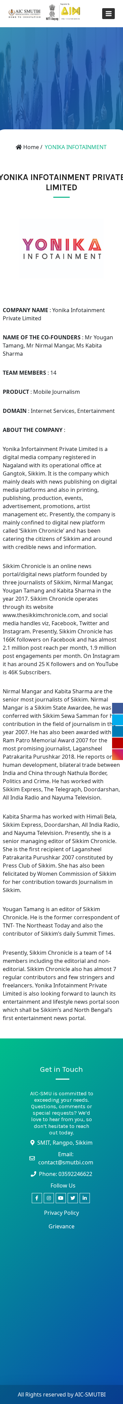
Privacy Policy (61, 1212)
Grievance (61, 1226)
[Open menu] (108, 13)
